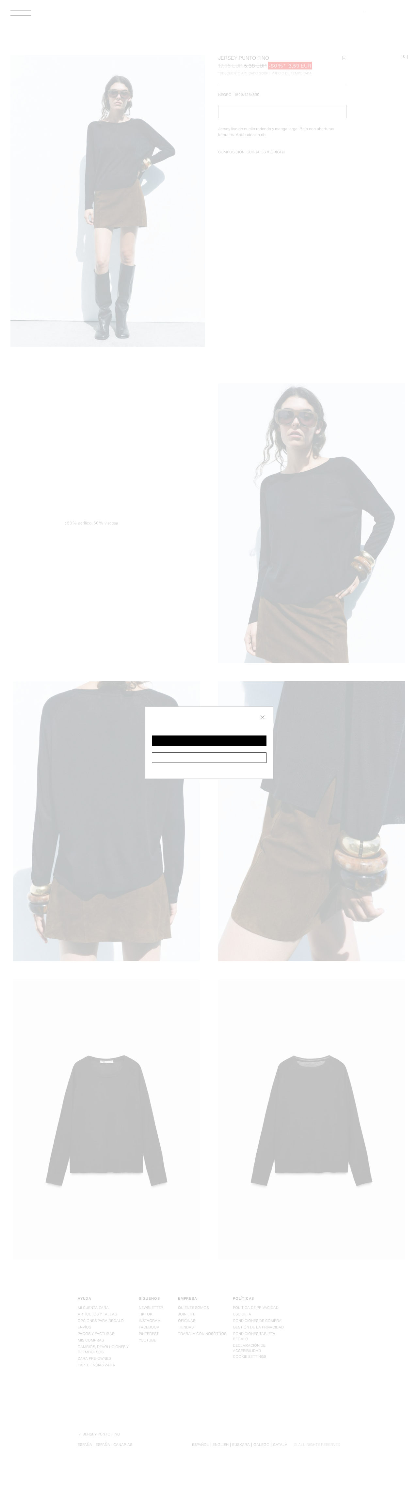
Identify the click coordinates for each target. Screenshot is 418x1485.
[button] (209, 740)
